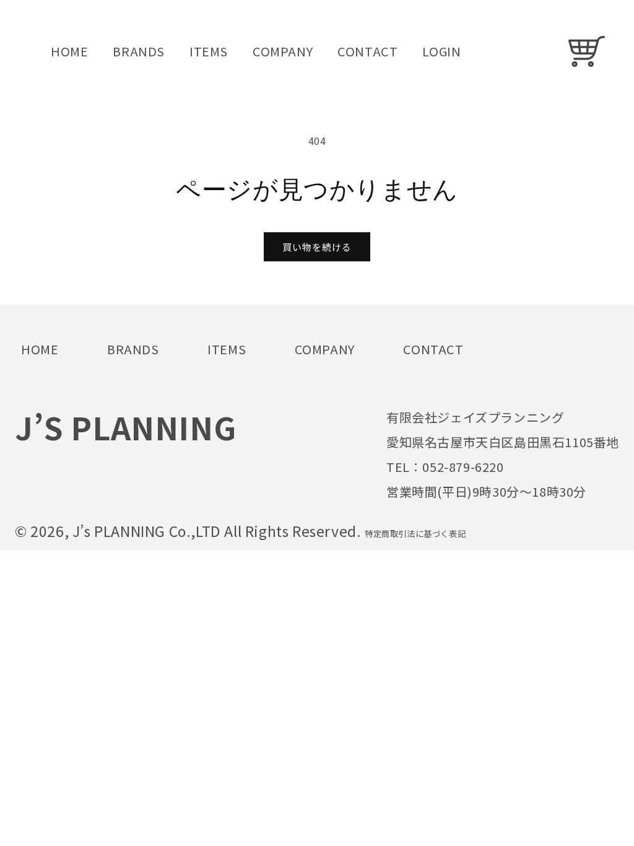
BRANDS (133, 349)
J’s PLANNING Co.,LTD (148, 530)
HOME (39, 349)
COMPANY (325, 349)
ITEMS (226, 349)
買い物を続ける (317, 246)
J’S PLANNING (125, 426)
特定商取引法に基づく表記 (415, 533)
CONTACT (433, 349)
